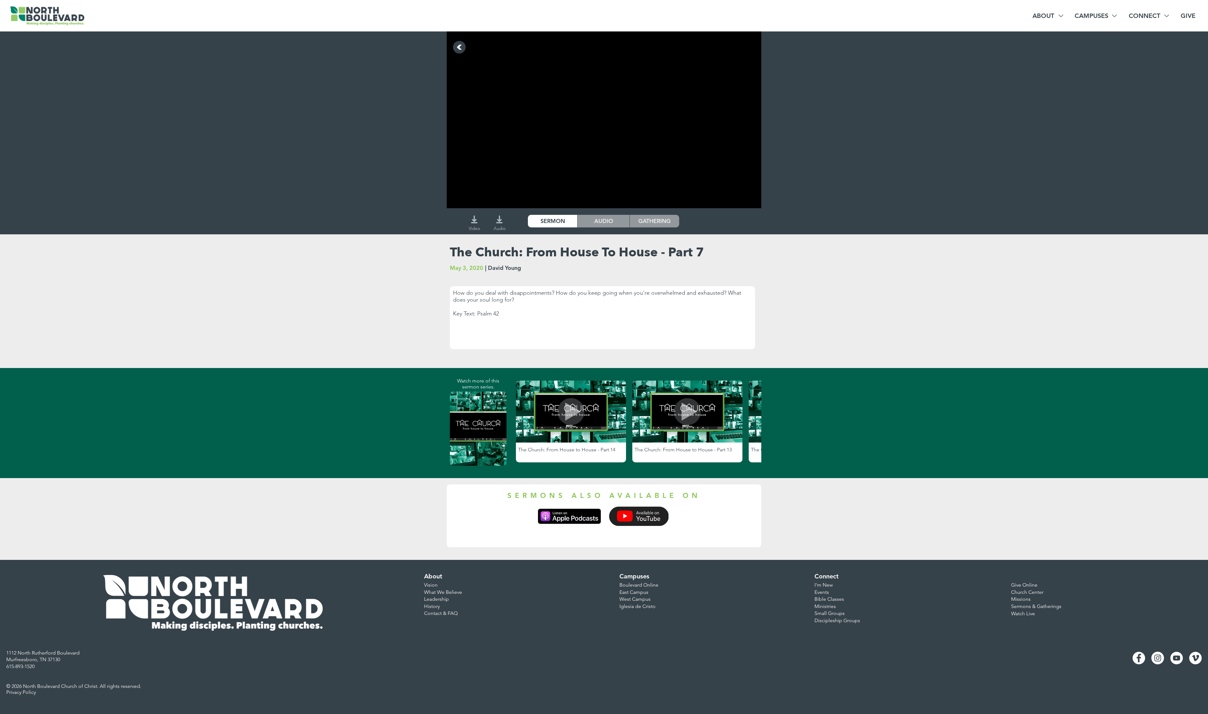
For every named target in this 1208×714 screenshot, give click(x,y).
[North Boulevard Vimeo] (1195, 658)
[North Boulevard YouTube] (1176, 658)
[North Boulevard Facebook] (1138, 658)
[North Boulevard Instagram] (1157, 658)
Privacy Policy (21, 692)
